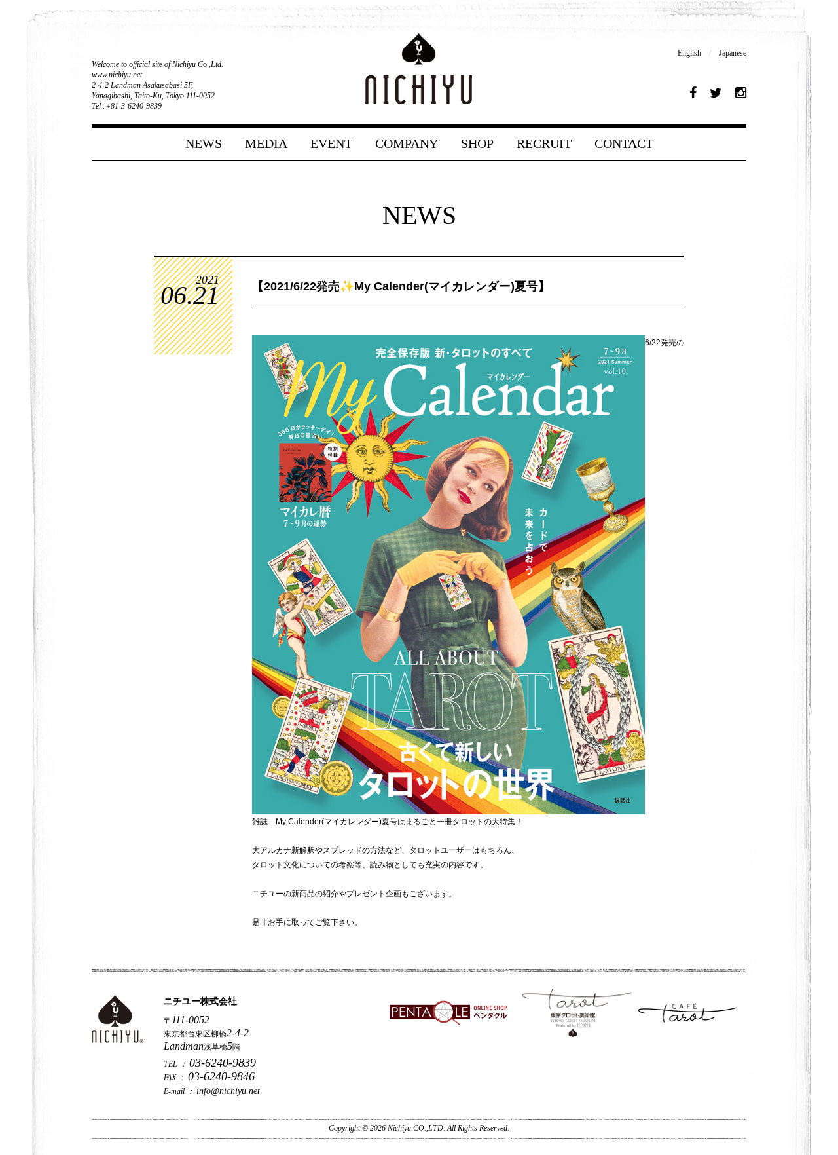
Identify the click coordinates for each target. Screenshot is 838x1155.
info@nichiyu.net (228, 1091)
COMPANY (406, 143)
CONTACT (623, 143)
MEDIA (266, 143)
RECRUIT (544, 143)
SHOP (477, 143)
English (689, 53)
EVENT (331, 143)
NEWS (203, 143)
